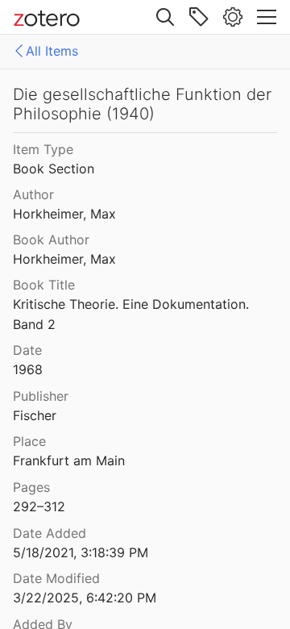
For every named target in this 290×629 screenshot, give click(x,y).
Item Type (43, 149)
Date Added (49, 533)
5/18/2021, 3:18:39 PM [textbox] (80, 552)
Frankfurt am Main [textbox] (69, 460)
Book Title (44, 285)
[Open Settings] (233, 17)
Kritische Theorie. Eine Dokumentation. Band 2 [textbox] (133, 314)
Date (27, 350)
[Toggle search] (165, 17)
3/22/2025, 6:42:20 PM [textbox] (84, 597)
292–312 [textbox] (39, 506)
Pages (31, 487)
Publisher (40, 396)
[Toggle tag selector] (199, 17)
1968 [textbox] (28, 369)
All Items (52, 51)
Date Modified (56, 578)
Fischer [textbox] (34, 415)
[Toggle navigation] (267, 17)
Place (29, 441)
